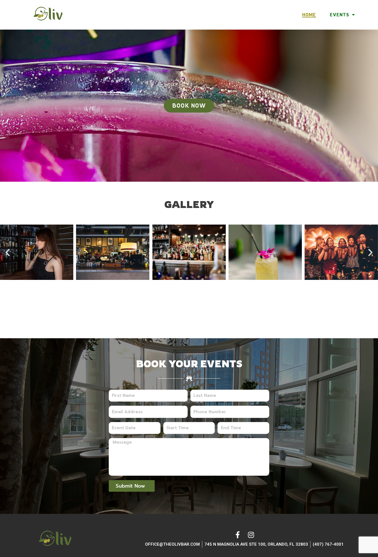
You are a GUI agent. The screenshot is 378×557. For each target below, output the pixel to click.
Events (339, 14)
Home (309, 14)
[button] (7, 252)
